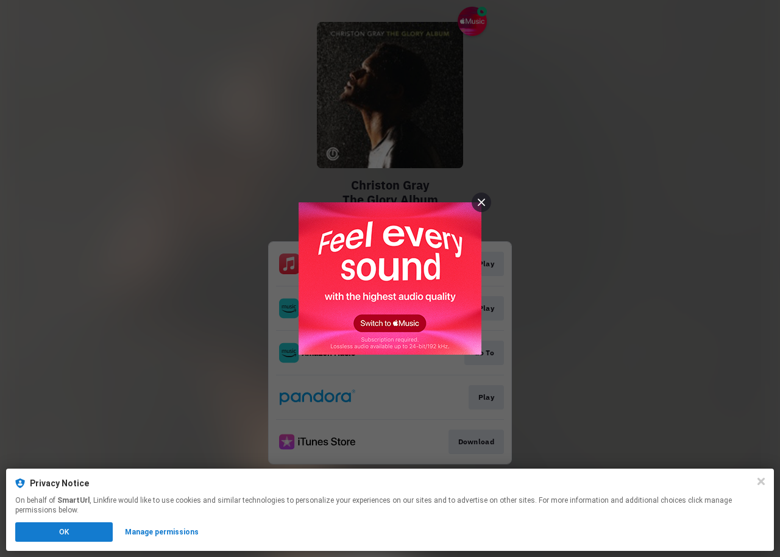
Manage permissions (162, 532)
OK (64, 532)
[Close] (761, 481)
